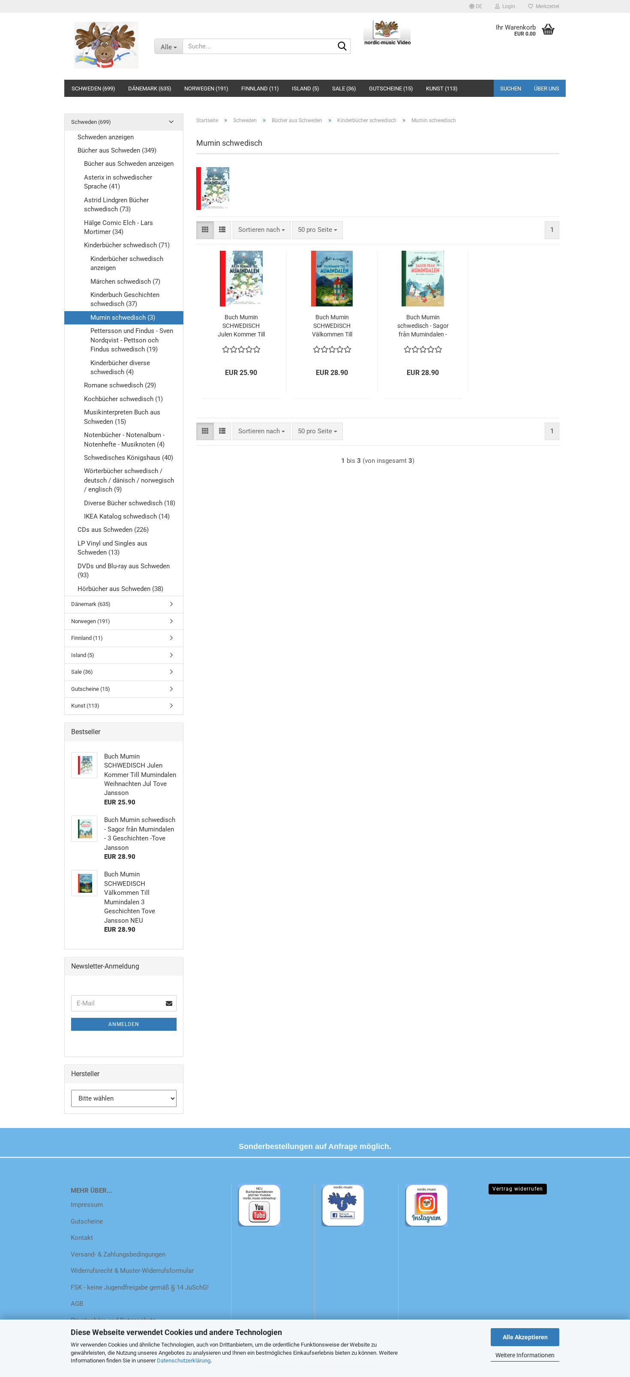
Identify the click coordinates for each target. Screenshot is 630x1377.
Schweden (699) (93, 88)
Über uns (546, 88)
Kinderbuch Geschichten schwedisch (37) (124, 299)
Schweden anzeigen (106, 137)
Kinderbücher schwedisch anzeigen (126, 263)
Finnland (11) (260, 88)
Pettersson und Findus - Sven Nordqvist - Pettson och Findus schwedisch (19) (131, 340)
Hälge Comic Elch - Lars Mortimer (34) (118, 227)
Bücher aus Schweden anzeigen (129, 164)
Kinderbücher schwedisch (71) (127, 245)
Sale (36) (344, 88)
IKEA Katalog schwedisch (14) (127, 516)
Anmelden (123, 1024)
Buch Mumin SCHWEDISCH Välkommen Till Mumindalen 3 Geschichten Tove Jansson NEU (332, 326)
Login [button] (507, 6)
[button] (476, 6)
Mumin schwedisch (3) (122, 317)
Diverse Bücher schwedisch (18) (129, 503)
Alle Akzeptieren (525, 1337)
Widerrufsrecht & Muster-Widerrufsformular (132, 1271)
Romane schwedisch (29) (120, 385)
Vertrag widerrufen (517, 1189)
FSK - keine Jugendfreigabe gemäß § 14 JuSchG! (140, 1287)
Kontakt (82, 1238)
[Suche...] (342, 46)
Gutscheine (87, 1221)
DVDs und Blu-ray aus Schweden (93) (124, 570)
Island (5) (305, 88)
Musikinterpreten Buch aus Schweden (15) (122, 416)
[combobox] (262, 230)
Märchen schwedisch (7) (125, 281)
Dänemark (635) (149, 88)
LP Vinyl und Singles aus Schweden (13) (112, 548)
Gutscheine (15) (391, 88)
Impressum (87, 1205)
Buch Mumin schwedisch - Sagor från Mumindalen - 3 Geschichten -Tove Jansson (423, 326)
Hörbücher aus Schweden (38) (120, 589)
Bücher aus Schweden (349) (117, 150)
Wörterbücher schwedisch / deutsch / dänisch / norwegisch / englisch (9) (129, 480)
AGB (77, 1304)
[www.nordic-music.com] (106, 45)
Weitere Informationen (525, 1355)
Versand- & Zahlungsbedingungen (118, 1254)
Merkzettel (546, 6)
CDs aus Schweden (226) (113, 530)
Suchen (510, 88)
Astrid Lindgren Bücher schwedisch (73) (116, 204)
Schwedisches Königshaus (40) (128, 458)
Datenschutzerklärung (183, 1360)
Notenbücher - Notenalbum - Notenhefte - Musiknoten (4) (124, 439)
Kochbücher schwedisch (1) (123, 399)
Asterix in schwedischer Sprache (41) (118, 182)
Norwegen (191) (206, 88)
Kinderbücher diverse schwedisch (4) (120, 367)
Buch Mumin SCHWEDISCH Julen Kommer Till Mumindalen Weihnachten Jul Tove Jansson (241, 326)
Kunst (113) (442, 88)
